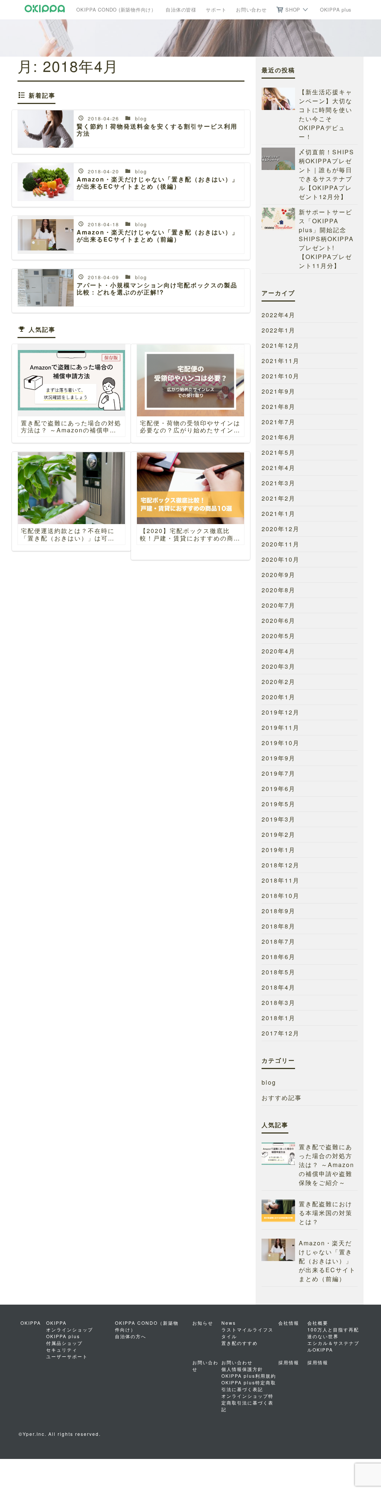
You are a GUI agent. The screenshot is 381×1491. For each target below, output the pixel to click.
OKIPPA (56, 1323)
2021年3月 (278, 483)
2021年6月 (278, 437)
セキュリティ (61, 1349)
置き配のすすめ (239, 1343)
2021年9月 (278, 391)
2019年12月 (281, 712)
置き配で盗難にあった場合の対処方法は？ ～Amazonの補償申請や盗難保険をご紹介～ (326, 1164)
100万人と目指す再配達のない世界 (333, 1332)
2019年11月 (281, 727)
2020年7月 (278, 605)
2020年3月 (278, 666)
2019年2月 (278, 834)
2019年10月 (281, 742)
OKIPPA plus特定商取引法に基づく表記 (248, 1385)
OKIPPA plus (336, 9)
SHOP (292, 9)
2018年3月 (278, 1002)
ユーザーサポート (67, 1356)
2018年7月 (278, 941)
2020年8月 (278, 590)
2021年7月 (278, 421)
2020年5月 (278, 635)
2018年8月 (278, 926)
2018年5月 (278, 972)
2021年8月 (278, 406)
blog (269, 1082)
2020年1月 (278, 697)
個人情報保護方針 (242, 1369)
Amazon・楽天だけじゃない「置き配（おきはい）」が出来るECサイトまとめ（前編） (327, 1261)
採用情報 (317, 1362)
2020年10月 (281, 559)
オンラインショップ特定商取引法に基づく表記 (247, 1402)
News (228, 1323)
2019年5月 (278, 804)
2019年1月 (278, 849)
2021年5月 (278, 452)
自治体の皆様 (181, 9)
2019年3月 (278, 819)
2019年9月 (278, 758)
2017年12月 (281, 1033)
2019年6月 (278, 788)
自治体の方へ (130, 1336)
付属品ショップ (64, 1343)
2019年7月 (278, 773)
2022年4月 (278, 315)
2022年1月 (278, 330)
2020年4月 (278, 651)
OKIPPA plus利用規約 (248, 1375)
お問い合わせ (251, 9)
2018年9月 (278, 911)
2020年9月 (278, 574)
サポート (216, 9)
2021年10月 (281, 376)
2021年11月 (281, 360)
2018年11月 (281, 880)
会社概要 (317, 1323)
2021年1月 (278, 513)
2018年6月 (278, 956)
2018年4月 (278, 987)
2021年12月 (281, 345)
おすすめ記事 (282, 1097)
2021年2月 (278, 498)
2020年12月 (281, 528)
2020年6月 (278, 620)
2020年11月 (281, 544)
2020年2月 (278, 681)
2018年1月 (278, 1018)
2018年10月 (281, 895)
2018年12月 (281, 865)
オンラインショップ (69, 1329)
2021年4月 (278, 467)
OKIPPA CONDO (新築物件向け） (116, 9)
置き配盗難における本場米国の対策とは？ (325, 1213)
